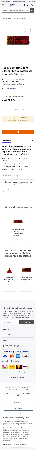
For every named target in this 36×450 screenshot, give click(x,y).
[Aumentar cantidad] (32, 126)
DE (10, 393)
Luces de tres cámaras (16, 84)
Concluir (18, 414)
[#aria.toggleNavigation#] (3, 4)
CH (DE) (27, 393)
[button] (24, 5)
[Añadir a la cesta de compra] (3, 24)
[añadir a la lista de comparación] (25, 29)
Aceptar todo (18, 402)
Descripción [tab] (6, 141)
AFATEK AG (20, 377)
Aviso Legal (7, 444)
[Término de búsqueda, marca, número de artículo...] (32, 10)
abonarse (27, 322)
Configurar (18, 408)
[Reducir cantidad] (4, 126)
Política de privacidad (23, 317)
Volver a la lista (7, 18)
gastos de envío (28, 372)
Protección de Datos (19, 444)
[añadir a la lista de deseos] (30, 29)
